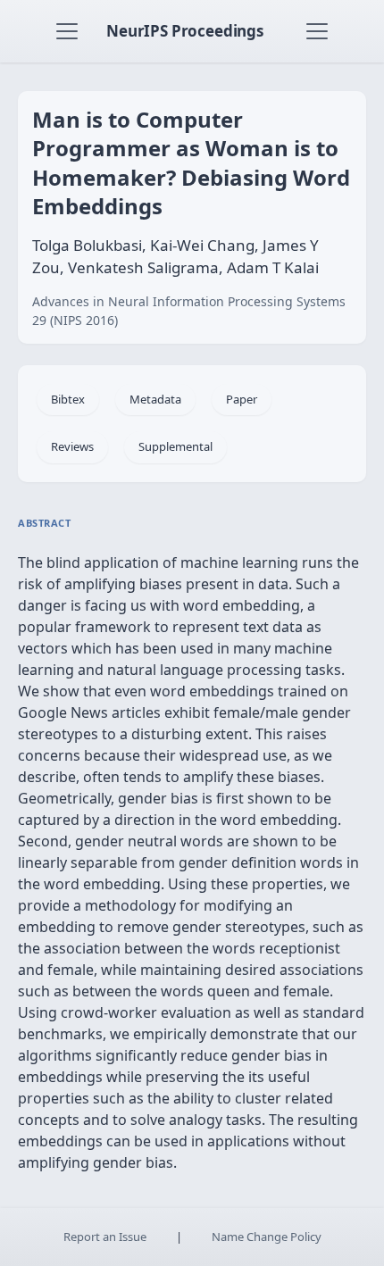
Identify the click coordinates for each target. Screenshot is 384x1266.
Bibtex (68, 399)
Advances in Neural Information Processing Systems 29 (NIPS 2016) (189, 311)
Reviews (72, 446)
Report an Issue (104, 1237)
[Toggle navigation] (67, 31)
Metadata (155, 399)
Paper (241, 399)
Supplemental (175, 446)
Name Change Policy (266, 1237)
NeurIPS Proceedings (184, 31)
